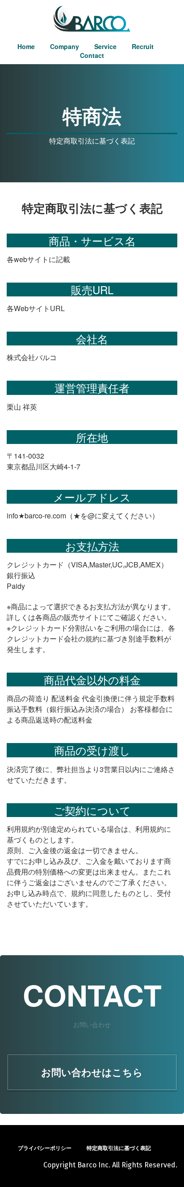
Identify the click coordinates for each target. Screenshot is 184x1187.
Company (64, 46)
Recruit (143, 46)
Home (26, 46)
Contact (92, 55)
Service (105, 46)
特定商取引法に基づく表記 (119, 1148)
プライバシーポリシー (44, 1148)
